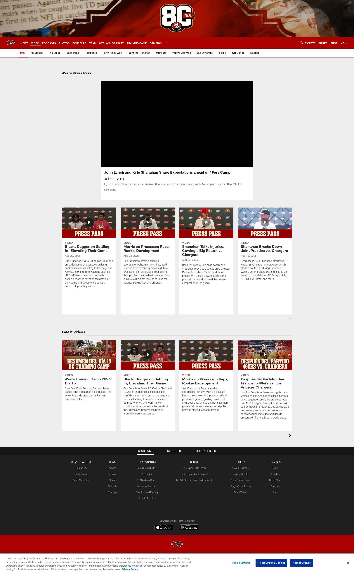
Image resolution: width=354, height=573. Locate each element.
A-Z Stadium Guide (146, 480)
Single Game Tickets (240, 486)
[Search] (302, 42)
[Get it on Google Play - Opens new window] (189, 529)
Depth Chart (275, 480)
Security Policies (146, 498)
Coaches (275, 486)
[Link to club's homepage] (10, 42)
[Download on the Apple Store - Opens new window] (164, 528)
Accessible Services (146, 486)
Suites (194, 462)
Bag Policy (146, 474)
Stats (275, 492)
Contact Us (81, 468)
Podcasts (112, 486)
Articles (112, 468)
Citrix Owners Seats (240, 480)
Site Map (112, 492)
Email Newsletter (81, 480)
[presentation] (290, 319)
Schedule (275, 474)
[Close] (348, 563)
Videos (112, 474)
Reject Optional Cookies (271, 562)
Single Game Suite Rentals (194, 474)
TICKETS (240, 462)
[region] (177, 563)
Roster (275, 468)
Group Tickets (240, 492)
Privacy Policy (130, 569)
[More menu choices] (166, 42)
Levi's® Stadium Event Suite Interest (194, 480)
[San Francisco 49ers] (177, 544)
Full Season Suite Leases (194, 468)
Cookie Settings (241, 562)
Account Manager (240, 468)
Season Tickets (240, 474)
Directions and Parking (147, 492)
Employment (81, 474)
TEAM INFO (275, 462)
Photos (112, 480)
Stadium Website (146, 468)
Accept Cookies (302, 562)
